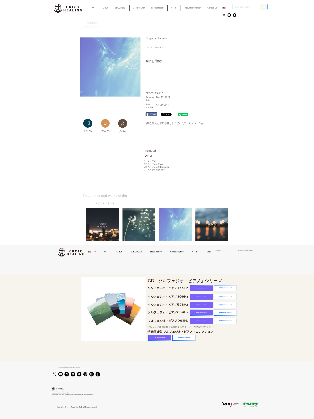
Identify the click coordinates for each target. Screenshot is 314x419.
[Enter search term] (263, 7)
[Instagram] (91, 374)
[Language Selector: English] (226, 8)
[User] (122, 123)
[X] (224, 15)
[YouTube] (229, 15)
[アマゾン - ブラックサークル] (79, 374)
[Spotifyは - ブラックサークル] (73, 374)
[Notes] (87, 123)
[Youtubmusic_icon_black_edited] (85, 374)
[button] (157, 8)
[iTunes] (66, 374)
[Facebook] (234, 15)
